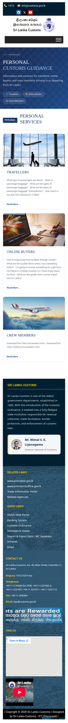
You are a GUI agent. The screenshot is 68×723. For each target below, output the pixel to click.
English (46, 718)
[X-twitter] (24, 12)
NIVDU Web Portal (18, 515)
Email (10, 547)
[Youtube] (30, 12)
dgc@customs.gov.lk (25, 601)
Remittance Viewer (18, 531)
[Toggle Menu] (58, 39)
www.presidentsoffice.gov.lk (24, 486)
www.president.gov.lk (20, 481)
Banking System (17, 520)
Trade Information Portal (22, 491)
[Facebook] (18, 12)
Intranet (12, 541)
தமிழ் (62, 718)
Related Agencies (17, 497)
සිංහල (55, 718)
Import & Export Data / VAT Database (29, 536)
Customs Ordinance (19, 525)
